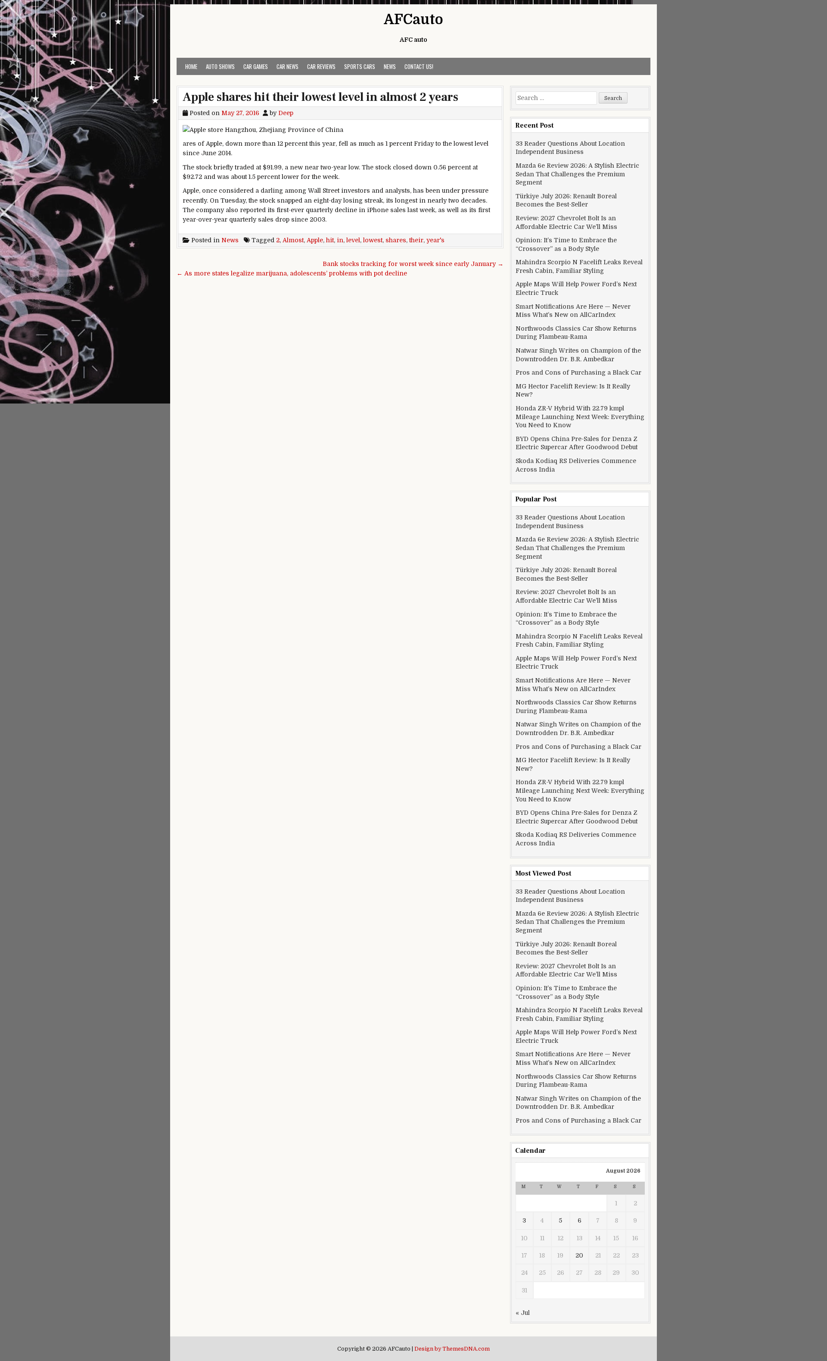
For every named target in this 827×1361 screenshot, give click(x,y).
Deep (285, 113)
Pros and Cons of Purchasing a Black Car (578, 372)
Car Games (255, 66)
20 (579, 1255)
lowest (372, 240)
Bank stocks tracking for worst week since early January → (413, 263)
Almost (293, 240)
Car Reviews (321, 66)
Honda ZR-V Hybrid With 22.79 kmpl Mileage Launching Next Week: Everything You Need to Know (580, 417)
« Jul (523, 1312)
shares (396, 240)
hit (330, 240)
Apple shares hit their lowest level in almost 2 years (320, 97)
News (390, 66)
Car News (287, 66)
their (416, 240)
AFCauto (413, 20)
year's (435, 240)
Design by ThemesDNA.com (452, 1349)
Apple (315, 240)
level (353, 240)
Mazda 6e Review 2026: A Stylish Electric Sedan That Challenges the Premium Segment (577, 174)
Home (191, 66)
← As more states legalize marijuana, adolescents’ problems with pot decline (292, 273)
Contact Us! (418, 66)
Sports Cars (359, 66)
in (340, 240)
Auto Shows (220, 66)
